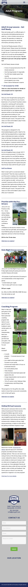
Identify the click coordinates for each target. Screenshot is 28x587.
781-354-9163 (14, 510)
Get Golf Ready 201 (7, 126)
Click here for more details (8, 476)
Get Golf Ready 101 (7, 94)
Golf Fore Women (6, 168)
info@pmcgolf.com (14, 512)
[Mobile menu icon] (24, 2)
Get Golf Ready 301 (7, 150)
